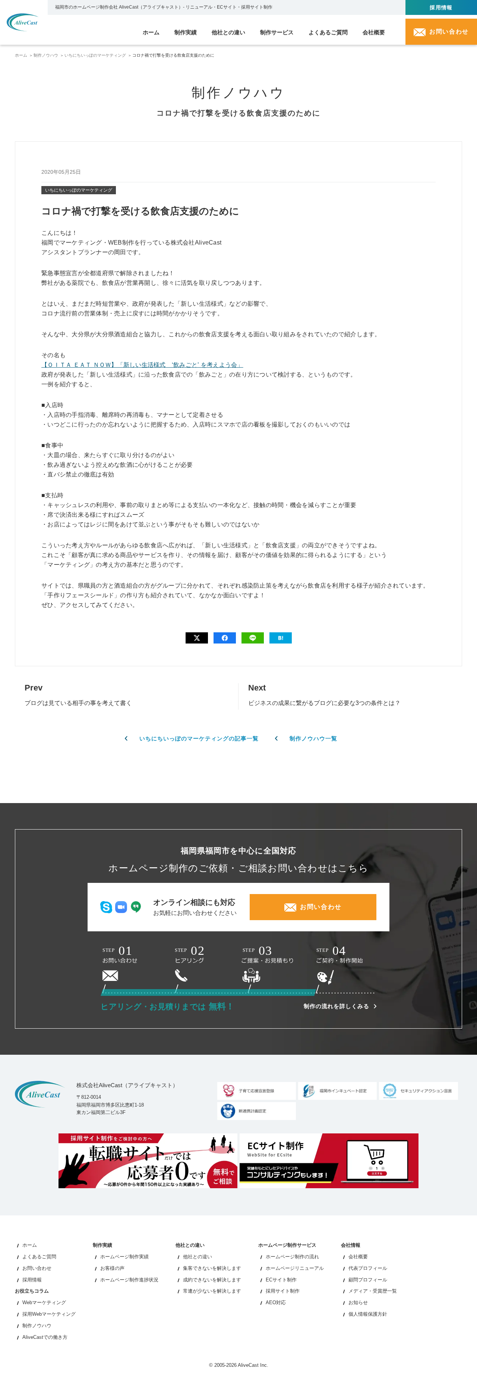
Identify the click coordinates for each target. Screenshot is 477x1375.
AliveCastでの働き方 (44, 1337)
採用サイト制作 (283, 1291)
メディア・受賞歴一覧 (372, 1291)
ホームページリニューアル (295, 1268)
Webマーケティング (44, 1302)
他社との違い (197, 1256)
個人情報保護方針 (367, 1314)
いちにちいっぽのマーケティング (95, 55)
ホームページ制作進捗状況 (129, 1280)
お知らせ (358, 1302)
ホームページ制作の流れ (292, 1256)
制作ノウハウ (46, 55)
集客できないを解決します (212, 1268)
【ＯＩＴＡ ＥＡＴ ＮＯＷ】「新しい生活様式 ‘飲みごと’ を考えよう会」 (142, 365)
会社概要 (358, 1256)
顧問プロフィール (367, 1280)
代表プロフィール (367, 1268)
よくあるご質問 (39, 1256)
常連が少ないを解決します (212, 1291)
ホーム (21, 55)
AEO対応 (276, 1302)
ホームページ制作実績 (124, 1256)
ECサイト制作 (281, 1280)
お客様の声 (112, 1268)
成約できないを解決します (212, 1280)
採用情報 (441, 7)
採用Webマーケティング (49, 1314)
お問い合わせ (36, 1268)
